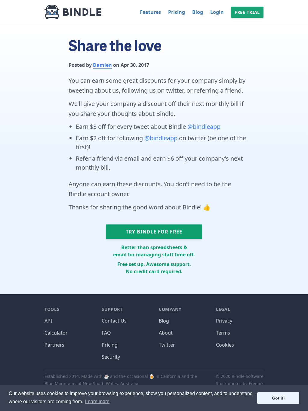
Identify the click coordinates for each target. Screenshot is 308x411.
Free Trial (247, 12)
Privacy (224, 320)
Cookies (225, 344)
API (48, 320)
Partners (54, 344)
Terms (223, 332)
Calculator (56, 332)
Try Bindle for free (154, 231)
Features (150, 12)
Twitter (167, 344)
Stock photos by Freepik (239, 383)
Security (111, 357)
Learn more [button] (97, 401)
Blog (197, 12)
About (166, 332)
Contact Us (114, 320)
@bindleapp (203, 126)
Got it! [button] (278, 398)
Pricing (176, 12)
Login (217, 12)
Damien (102, 65)
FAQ (106, 332)
